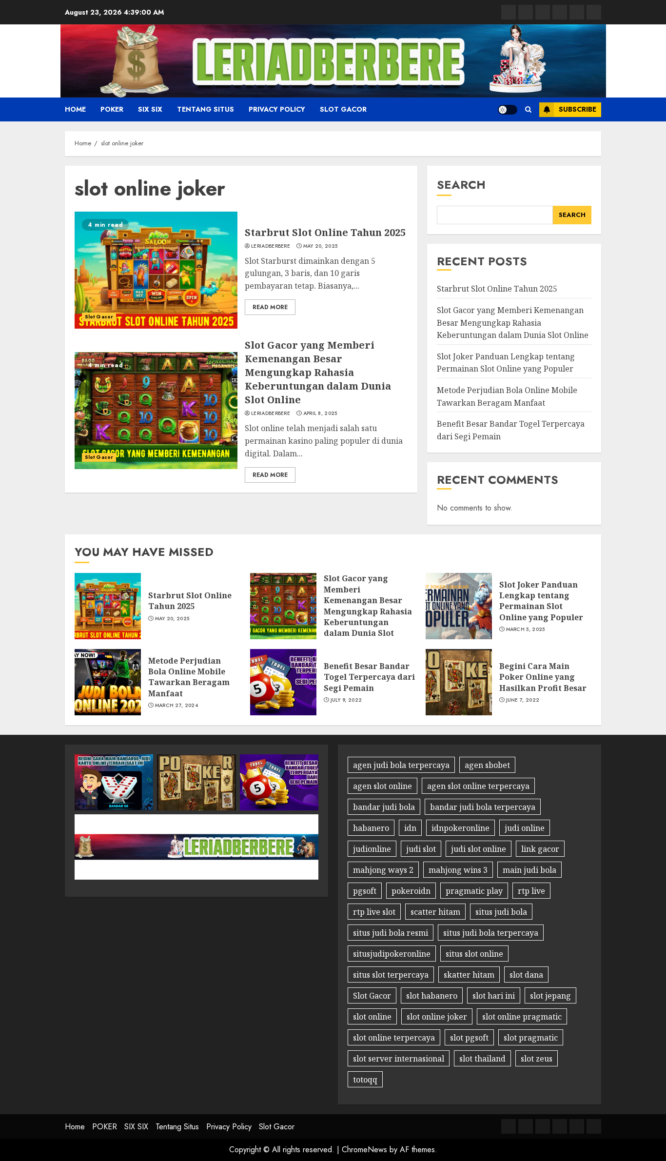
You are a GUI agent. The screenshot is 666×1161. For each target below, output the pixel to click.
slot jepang (550, 995)
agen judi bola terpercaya (401, 765)
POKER (111, 109)
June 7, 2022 (523, 700)
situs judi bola (501, 911)
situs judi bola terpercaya (490, 932)
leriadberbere (270, 246)
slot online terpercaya (394, 1037)
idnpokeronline (460, 828)
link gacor (540, 849)
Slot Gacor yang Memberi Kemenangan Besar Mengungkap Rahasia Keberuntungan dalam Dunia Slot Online (318, 372)
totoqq (365, 1079)
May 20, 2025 (320, 246)
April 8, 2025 (320, 413)
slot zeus (536, 1058)
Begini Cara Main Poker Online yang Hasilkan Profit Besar (543, 677)
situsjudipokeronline (392, 953)
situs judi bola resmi (390, 932)
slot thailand (482, 1058)
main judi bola (529, 870)
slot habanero (431, 995)
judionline (372, 849)
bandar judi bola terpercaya (482, 807)
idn (410, 828)
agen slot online (382, 786)
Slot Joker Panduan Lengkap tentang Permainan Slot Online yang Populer (506, 362)
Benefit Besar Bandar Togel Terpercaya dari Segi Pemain (369, 677)
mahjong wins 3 (458, 870)
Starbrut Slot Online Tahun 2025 (325, 232)
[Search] (528, 109)
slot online (372, 1016)
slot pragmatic (531, 1037)
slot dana (526, 974)
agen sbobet (487, 765)
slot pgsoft (469, 1037)
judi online (525, 828)
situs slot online (474, 953)
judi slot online (478, 849)
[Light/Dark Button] (507, 110)
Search (461, 184)
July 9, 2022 (346, 700)
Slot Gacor (343, 109)
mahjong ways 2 (383, 870)
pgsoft (364, 891)
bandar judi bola (384, 807)
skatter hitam (469, 974)
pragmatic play (474, 891)
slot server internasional (398, 1058)
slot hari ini (493, 995)
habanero (371, 828)
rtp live (531, 891)
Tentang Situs (205, 109)
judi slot (421, 849)
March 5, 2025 (525, 629)
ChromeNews (364, 1149)
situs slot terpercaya (391, 974)
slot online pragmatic (522, 1016)
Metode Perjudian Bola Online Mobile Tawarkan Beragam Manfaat (189, 677)
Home (75, 109)
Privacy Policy (277, 109)
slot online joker (437, 1016)
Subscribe (577, 109)
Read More (270, 307)
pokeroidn (411, 891)
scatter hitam (435, 911)
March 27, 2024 (176, 705)
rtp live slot (374, 911)
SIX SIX (150, 109)
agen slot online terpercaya (478, 786)
